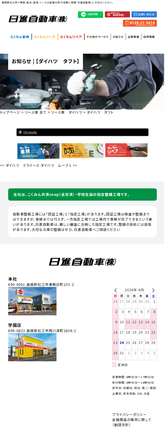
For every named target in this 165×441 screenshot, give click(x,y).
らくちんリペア (71, 36)
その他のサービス (97, 37)
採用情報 (149, 37)
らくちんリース (45, 36)
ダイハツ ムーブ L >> (59, 165)
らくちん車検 (19, 36)
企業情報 (133, 37)
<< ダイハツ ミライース (20, 165)
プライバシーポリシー (129, 414)
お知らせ (118, 37)
